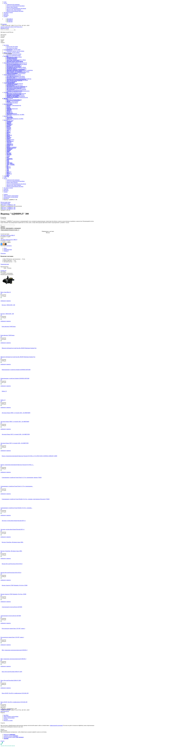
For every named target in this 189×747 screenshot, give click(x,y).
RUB (11, 19)
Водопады (9, 245)
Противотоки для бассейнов (13, 66)
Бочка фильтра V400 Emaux (7, 335)
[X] (5, 244)
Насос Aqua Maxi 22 (6, 292)
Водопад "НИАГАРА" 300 (7, 313)
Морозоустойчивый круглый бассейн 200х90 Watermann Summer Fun (18, 356)
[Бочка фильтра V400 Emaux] (8, 326)
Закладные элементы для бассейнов (15, 69)
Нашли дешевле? (5, 229)
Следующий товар (5, 203)
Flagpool (8, 130)
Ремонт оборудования (11, 7)
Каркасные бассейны (12, 46)
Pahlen (8, 138)
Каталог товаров (8, 49)
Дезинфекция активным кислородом (15, 86)
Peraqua (8, 140)
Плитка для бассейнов (12, 102)
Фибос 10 (3, 400)
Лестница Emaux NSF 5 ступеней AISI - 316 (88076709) (14, 443)
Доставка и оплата (8, 12)
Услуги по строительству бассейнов (15, 5)
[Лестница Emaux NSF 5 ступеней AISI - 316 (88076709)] (15, 434)
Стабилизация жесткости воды (14, 90)
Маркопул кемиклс (11, 147)
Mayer (8, 173)
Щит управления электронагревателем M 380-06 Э (13, 658)
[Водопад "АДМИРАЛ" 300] (8, 207)
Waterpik (8, 142)
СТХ (7, 169)
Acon (7, 161)
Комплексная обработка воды (14, 85)
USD (11, 21)
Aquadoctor (9, 149)
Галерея (5, 16)
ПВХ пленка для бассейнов (13, 100)
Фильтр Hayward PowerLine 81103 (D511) (11, 572)
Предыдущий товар (5, 202)
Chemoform (9, 158)
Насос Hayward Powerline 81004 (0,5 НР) (11, 680)
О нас (5, 1)
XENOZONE (9, 145)
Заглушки (8, 114)
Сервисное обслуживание (13, 4)
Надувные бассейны (11, 48)
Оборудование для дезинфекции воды (16, 72)
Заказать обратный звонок (7, 26)
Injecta (8, 134)
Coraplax (8, 128)
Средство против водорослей (13, 88)
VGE (7, 176)
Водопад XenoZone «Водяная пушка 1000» (11, 551)
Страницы (6, 175)
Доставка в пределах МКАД (8, 235)
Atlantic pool (9, 120)
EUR (11, 20)
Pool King (8, 171)
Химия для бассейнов (9, 82)
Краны (8, 106)
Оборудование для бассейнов (11, 52)
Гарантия (6, 13)
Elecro (8, 156)
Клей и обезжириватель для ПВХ (15, 114)
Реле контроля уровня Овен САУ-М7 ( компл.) (12, 637)
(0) (1, 293)
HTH (7, 160)
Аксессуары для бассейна (13, 49)
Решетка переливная (11, 81)
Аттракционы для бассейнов (13, 74)
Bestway (8, 167)
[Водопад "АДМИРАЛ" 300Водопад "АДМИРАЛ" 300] (8, 204)
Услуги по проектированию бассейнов (16, 8)
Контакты (6, 15)
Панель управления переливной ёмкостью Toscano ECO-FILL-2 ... (17, 464)
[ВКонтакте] (1, 244)
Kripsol (8, 136)
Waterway (8, 144)
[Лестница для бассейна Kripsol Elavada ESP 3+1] (13, 520)
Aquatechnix (9, 121)
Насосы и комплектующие (13, 55)
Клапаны (8, 108)
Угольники (9, 116)
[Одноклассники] (3, 244)
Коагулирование (10, 89)
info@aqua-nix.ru (18, 26)
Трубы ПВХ (9, 117)
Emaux (8, 129)
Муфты (8, 110)
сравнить (8, 386)
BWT (7, 157)
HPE (7, 133)
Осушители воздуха (11, 68)
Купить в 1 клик (13, 229)
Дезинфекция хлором (11, 84)
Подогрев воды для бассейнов (14, 70)
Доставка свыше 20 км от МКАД (9, 239)
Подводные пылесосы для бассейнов (15, 77)
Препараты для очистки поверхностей (16, 93)
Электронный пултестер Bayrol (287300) (11, 615)
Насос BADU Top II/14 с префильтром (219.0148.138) (14, 702)
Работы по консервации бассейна (14, 11)
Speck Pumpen (10, 139)
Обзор (5, 248)
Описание (3, 253)
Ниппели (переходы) (12, 108)
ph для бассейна (10, 85)
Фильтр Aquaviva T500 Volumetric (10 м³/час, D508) (13, 594)
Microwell (8, 137)
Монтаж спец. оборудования (13, 9)
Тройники (9, 109)
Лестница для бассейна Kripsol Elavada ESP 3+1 (13, 529)
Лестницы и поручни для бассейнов (15, 76)
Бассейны (6, 45)
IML (7, 168)
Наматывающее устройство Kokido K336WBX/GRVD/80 (15, 378)
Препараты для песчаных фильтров (15, 94)
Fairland (8, 150)
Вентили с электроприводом (13, 105)
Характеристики (8, 249)
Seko (7, 170)
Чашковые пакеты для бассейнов (15, 51)
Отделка (6, 92)
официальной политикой (56, 725)
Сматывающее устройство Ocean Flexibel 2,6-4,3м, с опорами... (16, 507)
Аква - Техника (10, 164)
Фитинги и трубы (8, 98)
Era (7, 165)
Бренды (5, 120)
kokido (8, 146)
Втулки (8, 112)
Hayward (8, 153)
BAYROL (8, 125)
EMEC (8, 152)
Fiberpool (8, 154)
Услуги (5, 3)
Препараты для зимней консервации (16, 89)
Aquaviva (8, 122)
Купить (2, 226)
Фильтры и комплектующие (13, 54)
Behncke (8, 126)
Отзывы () (3, 270)
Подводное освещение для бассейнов (15, 73)
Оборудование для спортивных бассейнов (17, 80)
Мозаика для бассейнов (12, 101)
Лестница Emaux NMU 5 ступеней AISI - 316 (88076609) (15, 421)
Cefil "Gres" (9, 162)
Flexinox (8, 132)
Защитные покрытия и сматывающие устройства (18, 78)
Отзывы (6, 250)
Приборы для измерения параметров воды (17, 97)
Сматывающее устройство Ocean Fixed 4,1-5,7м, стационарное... (17, 486)
